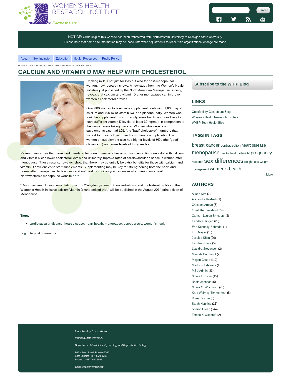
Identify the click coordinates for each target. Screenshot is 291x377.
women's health (155, 223)
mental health (229, 153)
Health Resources (85, 58)
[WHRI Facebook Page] (219, 19)
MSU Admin (200, 270)
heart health (94, 223)
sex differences (223, 161)
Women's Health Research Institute (215, 117)
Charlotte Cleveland (205, 210)
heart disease (74, 223)
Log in (24, 233)
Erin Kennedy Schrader (207, 227)
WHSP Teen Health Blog (208, 122)
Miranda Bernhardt (204, 254)
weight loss (251, 161)
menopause (113, 223)
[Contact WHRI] (263, 19)
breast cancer (206, 145)
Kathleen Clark (201, 243)
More (269, 174)
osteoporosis (133, 223)
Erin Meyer (199, 232)
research (197, 161)
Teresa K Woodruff (204, 315)
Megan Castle (201, 259)
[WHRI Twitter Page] (233, 19)
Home (21, 65)
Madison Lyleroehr (204, 265)
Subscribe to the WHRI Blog (221, 84)
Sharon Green (201, 309)
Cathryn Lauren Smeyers (208, 215)
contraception (231, 145)
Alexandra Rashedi (204, 199)
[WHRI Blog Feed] (248, 19)
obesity (244, 153)
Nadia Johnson (201, 282)
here (76, 176)
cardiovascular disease (46, 223)
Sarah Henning (201, 303)
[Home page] (69, 23)
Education (62, 58)
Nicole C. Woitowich (205, 287)
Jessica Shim (201, 237)
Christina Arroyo (202, 204)
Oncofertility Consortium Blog (211, 111)
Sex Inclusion (42, 58)
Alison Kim (199, 194)
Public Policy (110, 58)
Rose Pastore (201, 298)
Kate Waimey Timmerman (209, 292)
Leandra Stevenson (204, 248)
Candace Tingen (202, 221)
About (24, 58)
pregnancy (261, 152)
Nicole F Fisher (202, 276)
